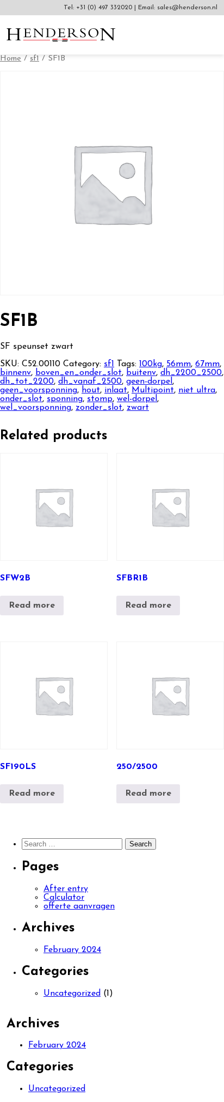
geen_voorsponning (38, 390)
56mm (178, 364)
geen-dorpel (149, 381)
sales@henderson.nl (187, 7)
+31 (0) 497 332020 (105, 7)
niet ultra (196, 390)
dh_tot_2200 (27, 381)
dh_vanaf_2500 (90, 381)
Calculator (63, 897)
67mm (207, 364)
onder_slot (21, 399)
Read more (32, 605)
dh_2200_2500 (191, 372)
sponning (65, 399)
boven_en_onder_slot (78, 372)
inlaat (115, 390)
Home (10, 59)
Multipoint (153, 390)
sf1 (34, 59)
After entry (65, 889)
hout (91, 390)
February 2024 (72, 950)
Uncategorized (72, 993)
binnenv (15, 372)
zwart (138, 407)
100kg (150, 364)
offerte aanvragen (79, 906)
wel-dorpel (137, 399)
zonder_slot (99, 407)
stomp (100, 399)
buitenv (141, 372)
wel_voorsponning (35, 407)
